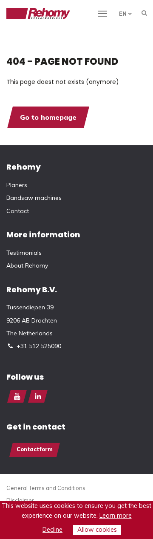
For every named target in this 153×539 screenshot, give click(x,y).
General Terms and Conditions (45, 487)
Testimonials (24, 253)
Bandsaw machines (34, 198)
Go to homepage (48, 117)
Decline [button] (52, 529)
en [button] (123, 13)
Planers (16, 185)
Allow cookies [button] (97, 529)
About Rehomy (27, 265)
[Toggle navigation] (108, 13)
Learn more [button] (115, 515)
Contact (17, 211)
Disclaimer (20, 500)
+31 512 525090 (39, 346)
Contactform (35, 449)
